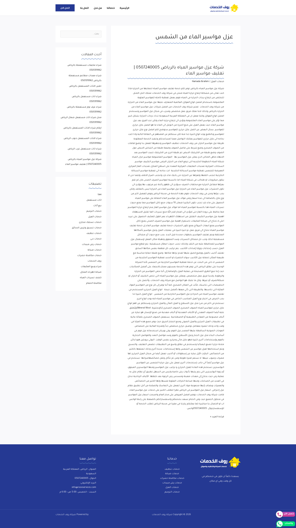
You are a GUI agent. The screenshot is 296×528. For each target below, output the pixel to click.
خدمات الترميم (93, 211)
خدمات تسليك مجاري (90, 222)
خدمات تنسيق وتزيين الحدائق (86, 228)
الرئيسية (124, 8)
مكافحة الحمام (93, 283)
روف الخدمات (94, 261)
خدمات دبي (95, 239)
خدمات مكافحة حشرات (89, 255)
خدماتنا (111, 8)
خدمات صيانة (94, 250)
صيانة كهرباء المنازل (90, 272)
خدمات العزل (217, 81)
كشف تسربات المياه (90, 278)
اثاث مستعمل (93, 200)
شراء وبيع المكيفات (91, 267)
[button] (65, 7)
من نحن (98, 8)
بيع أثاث (97, 206)
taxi (99, 195)
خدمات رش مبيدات (91, 244)
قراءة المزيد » (217, 416)
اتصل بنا (84, 8)
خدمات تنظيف (93, 233)
